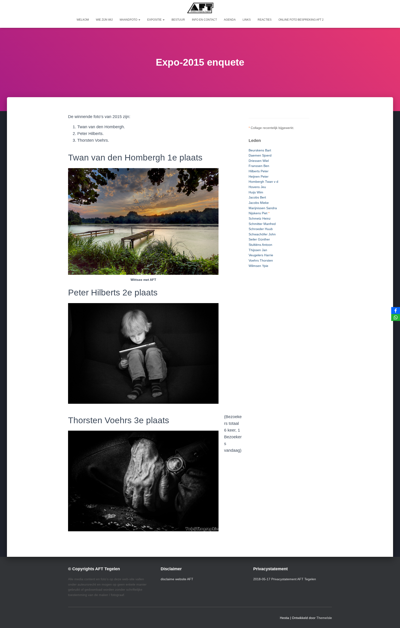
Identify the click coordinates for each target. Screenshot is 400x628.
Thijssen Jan (258, 250)
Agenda (230, 19)
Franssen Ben (259, 166)
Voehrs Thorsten (261, 260)
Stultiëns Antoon (260, 245)
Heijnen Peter (259, 176)
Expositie (154, 19)
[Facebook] (395, 310)
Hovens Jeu (257, 187)
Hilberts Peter (259, 171)
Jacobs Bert (257, 197)
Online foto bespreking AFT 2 (301, 19)
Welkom (83, 19)
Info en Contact (204, 19)
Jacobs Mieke (259, 203)
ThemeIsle (324, 618)
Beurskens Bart (260, 150)
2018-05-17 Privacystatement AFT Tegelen (284, 579)
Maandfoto (129, 19)
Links (247, 19)
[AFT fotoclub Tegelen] (200, 7)
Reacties (265, 19)
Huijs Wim (256, 192)
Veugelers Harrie (261, 255)
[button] (139, 19)
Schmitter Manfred (262, 224)
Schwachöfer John (262, 234)
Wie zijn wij (104, 19)
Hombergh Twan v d (263, 181)
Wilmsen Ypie (258, 266)
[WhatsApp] (395, 317)
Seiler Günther (259, 239)
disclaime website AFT (177, 579)
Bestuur (178, 19)
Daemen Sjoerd (260, 155)
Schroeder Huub (261, 229)
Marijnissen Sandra (263, 208)
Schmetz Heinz (260, 218)
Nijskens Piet (258, 213)
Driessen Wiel (259, 161)
